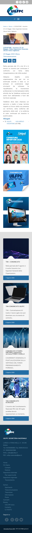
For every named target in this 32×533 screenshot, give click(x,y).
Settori (5, 485)
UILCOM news (9, 505)
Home (5, 463)
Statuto (7, 470)
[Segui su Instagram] (20, 2)
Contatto (8, 507)
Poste (7, 497)
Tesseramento (10, 480)
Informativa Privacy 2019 (9, 529)
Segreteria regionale (10, 477)
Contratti (6, 500)
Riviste (5, 502)
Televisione (8, 492)
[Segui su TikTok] (23, 2)
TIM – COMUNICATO (13, 262)
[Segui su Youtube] (27, 2)
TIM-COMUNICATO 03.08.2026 (12, 401)
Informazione (9, 495)
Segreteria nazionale (10, 473)
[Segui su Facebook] (17, 2)
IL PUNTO (8, 510)
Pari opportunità (10, 475)
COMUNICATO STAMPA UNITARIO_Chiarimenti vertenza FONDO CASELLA (15, 352)
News (18, 54)
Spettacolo (8, 487)
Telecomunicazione (9, 56)
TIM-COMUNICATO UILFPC (15, 306)
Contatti (7, 468)
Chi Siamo (6, 465)
